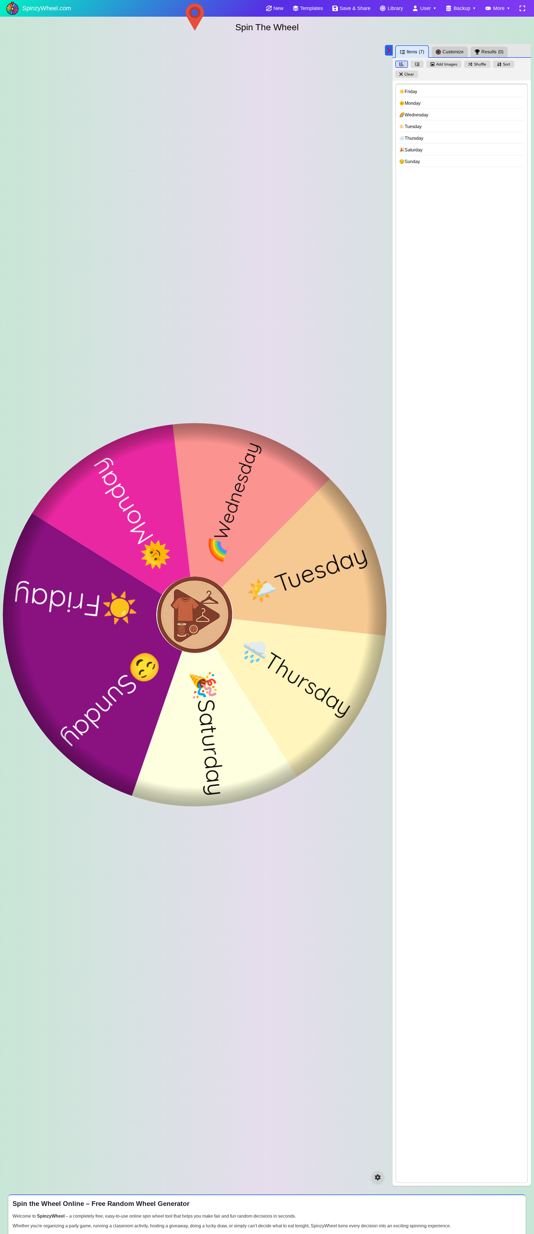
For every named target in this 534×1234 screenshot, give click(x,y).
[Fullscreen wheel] (522, 8)
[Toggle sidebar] (389, 50)
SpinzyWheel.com (46, 8)
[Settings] (378, 1177)
